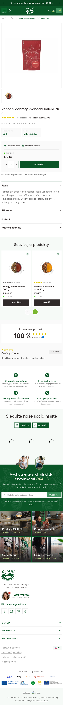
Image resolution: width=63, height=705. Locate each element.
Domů (3, 18)
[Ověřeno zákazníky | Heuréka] (39, 683)
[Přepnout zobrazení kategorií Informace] (60, 630)
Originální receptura (16, 381)
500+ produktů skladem (16, 398)
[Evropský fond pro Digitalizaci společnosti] (14, 683)
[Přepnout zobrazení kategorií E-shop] (60, 622)
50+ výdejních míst (47, 398)
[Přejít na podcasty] (25, 611)
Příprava (6, 210)
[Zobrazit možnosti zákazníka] (54, 10)
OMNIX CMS (42, 700)
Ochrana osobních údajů (13, 657)
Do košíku (39, 164)
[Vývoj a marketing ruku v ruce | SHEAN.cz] (36, 692)
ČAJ (12, 18)
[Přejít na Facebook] (4, 611)
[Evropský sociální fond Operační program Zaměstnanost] (53, 683)
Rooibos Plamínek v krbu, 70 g (44, 288)
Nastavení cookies (10, 647)
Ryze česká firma (47, 381)
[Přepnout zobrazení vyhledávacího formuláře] (49, 10)
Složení (5, 219)
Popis (4, 185)
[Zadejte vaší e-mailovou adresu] (31, 495)
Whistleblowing (9, 661)
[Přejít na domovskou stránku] (8, 575)
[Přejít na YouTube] (18, 611)
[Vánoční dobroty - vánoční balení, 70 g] (31, 55)
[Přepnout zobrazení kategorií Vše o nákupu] (60, 638)
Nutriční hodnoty (11, 227)
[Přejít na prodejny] (9, 10)
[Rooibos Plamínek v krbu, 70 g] (47, 265)
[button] (2, 2)
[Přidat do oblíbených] (27, 254)
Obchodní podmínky (11, 652)
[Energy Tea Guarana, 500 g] (16, 265)
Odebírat (53, 495)
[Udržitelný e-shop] (33, 683)
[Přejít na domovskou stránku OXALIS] (30, 11)
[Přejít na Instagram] (11, 611)
